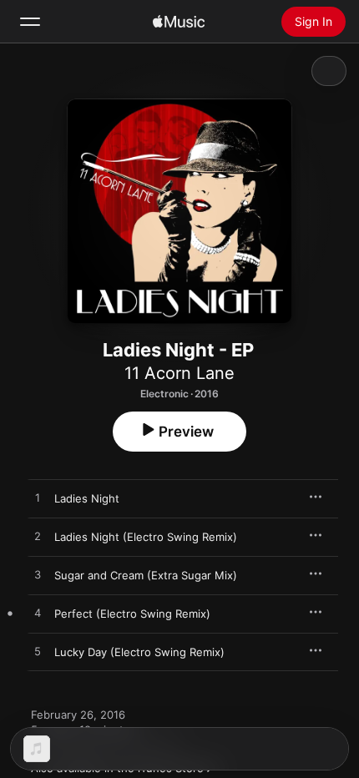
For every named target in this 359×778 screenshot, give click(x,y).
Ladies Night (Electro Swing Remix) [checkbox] (145, 536)
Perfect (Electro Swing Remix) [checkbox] (132, 613)
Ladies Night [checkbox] (86, 498)
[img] (179, 21)
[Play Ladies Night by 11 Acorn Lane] (37, 498)
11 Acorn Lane (179, 373)
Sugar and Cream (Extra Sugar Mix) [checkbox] (145, 575)
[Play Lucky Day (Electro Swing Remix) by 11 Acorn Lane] (37, 651)
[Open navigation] (30, 21)
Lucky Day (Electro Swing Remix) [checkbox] (139, 652)
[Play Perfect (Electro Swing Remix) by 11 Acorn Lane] (37, 613)
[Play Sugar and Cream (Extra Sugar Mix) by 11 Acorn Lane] (37, 575)
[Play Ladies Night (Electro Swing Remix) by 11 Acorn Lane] (37, 536)
